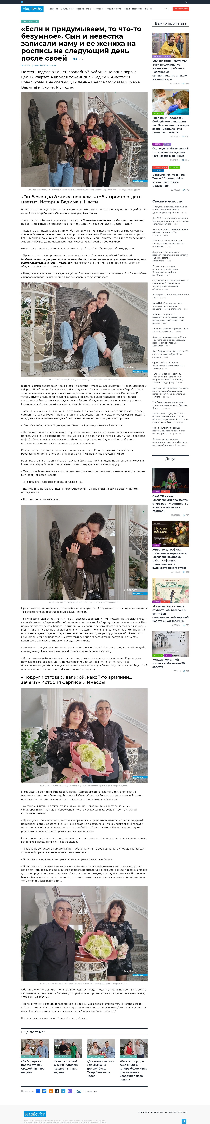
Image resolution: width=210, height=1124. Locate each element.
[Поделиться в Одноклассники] (51, 1091)
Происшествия (84, 9)
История (98, 9)
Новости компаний (142, 9)
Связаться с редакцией (150, 1112)
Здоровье (158, 113)
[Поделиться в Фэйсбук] (38, 1091)
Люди (127, 9)
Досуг (156, 492)
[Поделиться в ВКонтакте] (44, 1091)
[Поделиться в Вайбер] (70, 1091)
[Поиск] (186, 2)
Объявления (67, 9)
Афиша (165, 492)
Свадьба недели (29, 21)
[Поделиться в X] (57, 1091)
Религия (157, 57)
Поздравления (160, 167)
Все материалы (181, 9)
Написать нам (90, 1091)
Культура (174, 167)
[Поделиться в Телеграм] (63, 1091)
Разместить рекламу (175, 1112)
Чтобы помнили (113, 9)
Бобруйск (53, 9)
